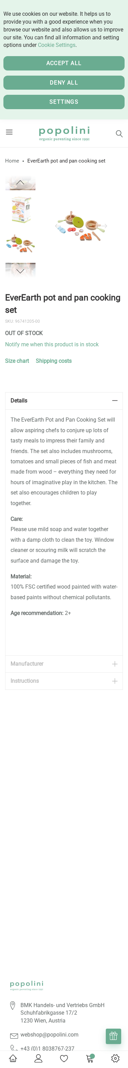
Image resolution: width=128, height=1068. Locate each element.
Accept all (64, 63)
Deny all (64, 82)
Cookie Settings (56, 45)
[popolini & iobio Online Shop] (64, 133)
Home (12, 161)
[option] (20, 244)
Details (19, 400)
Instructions (25, 681)
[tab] (64, 401)
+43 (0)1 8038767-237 (47, 1048)
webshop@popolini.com (49, 1034)
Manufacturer (27, 663)
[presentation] (58, 226)
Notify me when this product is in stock (52, 344)
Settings (64, 102)
